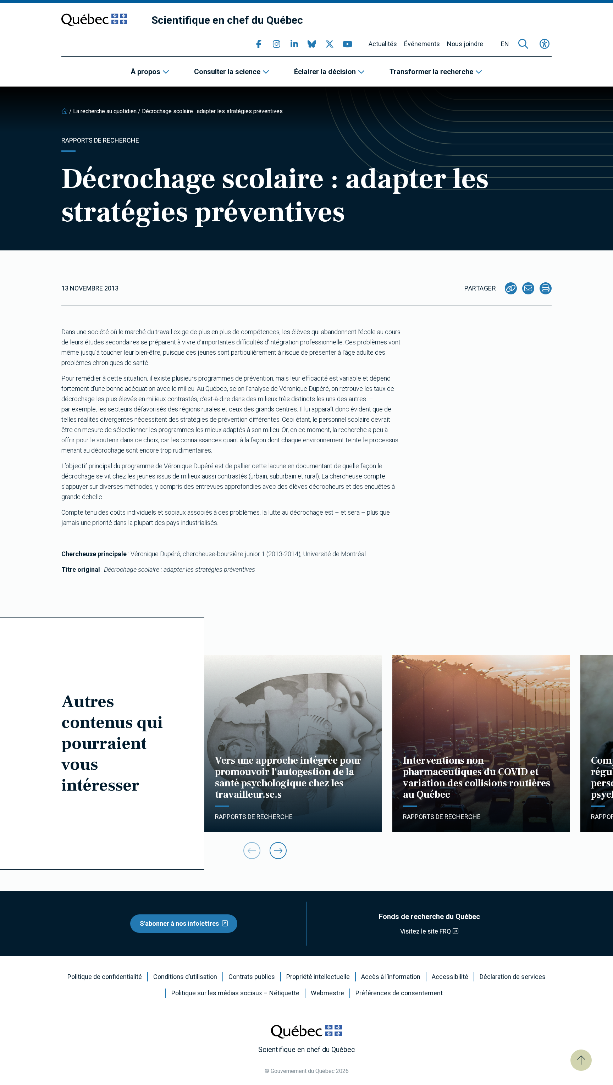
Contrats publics (251, 977)
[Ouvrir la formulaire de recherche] (523, 44)
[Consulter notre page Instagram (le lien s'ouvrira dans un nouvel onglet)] (276, 44)
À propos (145, 71)
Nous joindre (465, 44)
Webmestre (327, 993)
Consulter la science (227, 71)
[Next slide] (278, 850)
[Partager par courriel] (528, 288)
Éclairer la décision (325, 71)
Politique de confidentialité (104, 977)
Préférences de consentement (399, 993)
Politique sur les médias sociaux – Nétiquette (235, 993)
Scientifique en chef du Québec (227, 20)
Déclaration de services (513, 977)
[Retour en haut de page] (581, 1060)
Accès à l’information (390, 977)
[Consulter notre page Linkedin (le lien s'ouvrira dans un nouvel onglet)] (294, 44)
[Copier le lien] (511, 288)
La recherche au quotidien (105, 111)
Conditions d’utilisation (185, 977)
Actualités (383, 44)
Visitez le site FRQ (425, 931)
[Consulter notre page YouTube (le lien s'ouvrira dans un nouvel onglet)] (347, 44)
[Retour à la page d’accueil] (64, 111)
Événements (422, 44)
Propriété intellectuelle (318, 977)
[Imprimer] (546, 288)
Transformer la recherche (431, 71)
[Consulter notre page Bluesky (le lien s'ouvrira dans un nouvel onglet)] (312, 44)
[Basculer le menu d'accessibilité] (544, 44)
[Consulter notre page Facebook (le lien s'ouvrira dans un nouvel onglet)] (259, 44)
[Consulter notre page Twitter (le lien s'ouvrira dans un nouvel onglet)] (329, 44)
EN (505, 44)
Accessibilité (450, 977)
